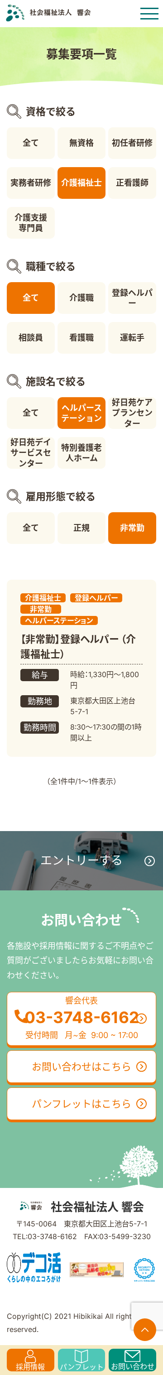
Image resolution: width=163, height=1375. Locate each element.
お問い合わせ (132, 1366)
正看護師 (132, 183)
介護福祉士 (81, 183)
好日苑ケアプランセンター (132, 413)
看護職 (81, 337)
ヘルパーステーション (81, 413)
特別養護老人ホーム (81, 453)
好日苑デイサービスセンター (30, 453)
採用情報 (30, 1366)
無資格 (81, 143)
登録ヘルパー (132, 298)
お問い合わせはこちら (81, 1066)
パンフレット (82, 1366)
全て (31, 143)
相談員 (31, 337)
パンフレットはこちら (81, 1104)
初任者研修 (132, 143)
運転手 (132, 337)
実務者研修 (30, 183)
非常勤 (132, 528)
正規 (81, 528)
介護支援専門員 (30, 223)
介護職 (81, 298)
